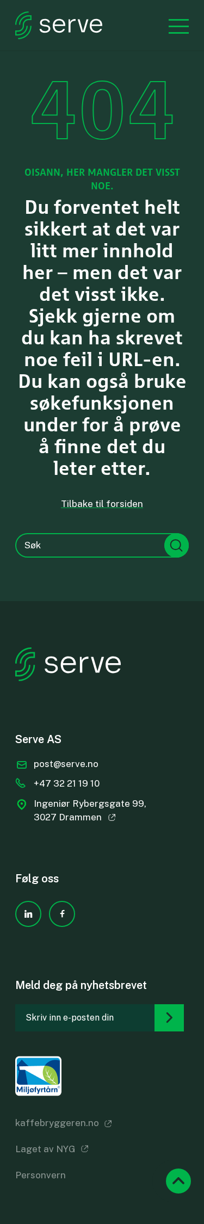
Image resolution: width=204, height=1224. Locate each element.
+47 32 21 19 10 (67, 783)
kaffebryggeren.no (57, 1122)
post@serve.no (66, 763)
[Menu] (173, 25)
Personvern (40, 1175)
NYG (66, 1148)
